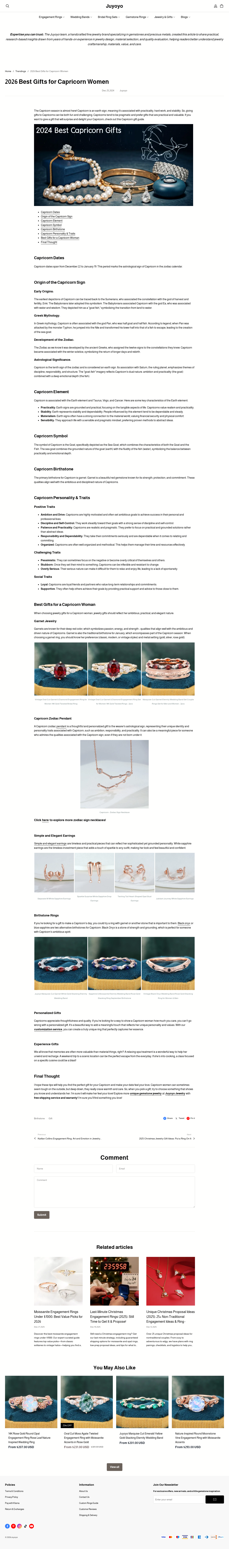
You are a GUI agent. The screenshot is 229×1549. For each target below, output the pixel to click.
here (45, 820)
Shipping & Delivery (88, 1515)
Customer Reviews (88, 1509)
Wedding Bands (80, 17)
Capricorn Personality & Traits (58, 233)
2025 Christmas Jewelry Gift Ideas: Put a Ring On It (165, 1138)
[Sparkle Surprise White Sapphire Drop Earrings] (94, 873)
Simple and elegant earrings (50, 843)
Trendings (20, 71)
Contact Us (84, 1497)
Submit (41, 1214)
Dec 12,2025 (151, 1327)
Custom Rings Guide (88, 1503)
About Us (83, 1491)
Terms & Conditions (14, 1491)
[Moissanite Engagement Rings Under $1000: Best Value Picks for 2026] (58, 1281)
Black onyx (184, 923)
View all (114, 1467)
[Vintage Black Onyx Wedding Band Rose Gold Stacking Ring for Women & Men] (168, 964)
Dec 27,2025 (39, 1327)
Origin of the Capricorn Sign (56, 216)
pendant (61, 726)
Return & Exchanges (14, 1509)
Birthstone (39, 1118)
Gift (50, 1118)
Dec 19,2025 (95, 1327)
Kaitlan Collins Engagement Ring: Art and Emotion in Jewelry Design (69, 1138)
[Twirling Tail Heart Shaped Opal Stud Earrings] (135, 873)
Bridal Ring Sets (107, 17)
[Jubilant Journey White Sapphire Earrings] (175, 873)
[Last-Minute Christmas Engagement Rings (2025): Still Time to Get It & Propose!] (114, 1281)
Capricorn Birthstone (53, 229)
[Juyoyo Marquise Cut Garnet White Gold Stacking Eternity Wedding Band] (61, 964)
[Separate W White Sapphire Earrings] (54, 873)
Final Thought (49, 242)
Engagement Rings (50, 17)
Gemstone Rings (136, 17)
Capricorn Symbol (51, 225)
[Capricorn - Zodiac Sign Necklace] (114, 775)
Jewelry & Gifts (163, 17)
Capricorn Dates (50, 212)
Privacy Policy (11, 1497)
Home (8, 71)
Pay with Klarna (12, 1503)
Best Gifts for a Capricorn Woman (60, 237)
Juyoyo (114, 6)
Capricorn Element (52, 220)
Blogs (184, 17)
